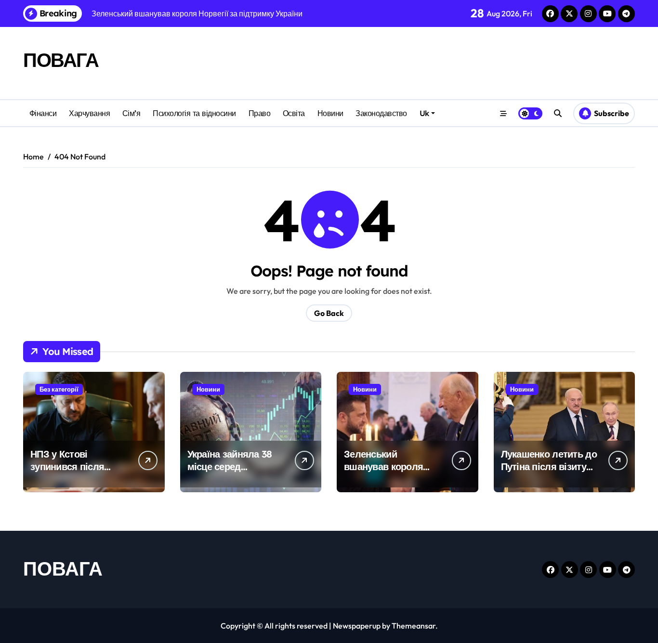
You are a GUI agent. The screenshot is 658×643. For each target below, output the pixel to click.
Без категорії (59, 389)
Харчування (89, 113)
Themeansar (413, 625)
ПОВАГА (60, 60)
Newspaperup (357, 625)
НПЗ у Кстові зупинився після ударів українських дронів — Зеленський (78, 473)
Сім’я (131, 113)
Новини (330, 113)
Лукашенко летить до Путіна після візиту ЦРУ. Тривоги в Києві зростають (549, 473)
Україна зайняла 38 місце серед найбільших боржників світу (229, 473)
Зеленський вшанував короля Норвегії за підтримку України (392, 473)
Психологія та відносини (194, 113)
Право (260, 113)
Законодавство (381, 113)
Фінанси (43, 113)
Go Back (329, 313)
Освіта (294, 113)
